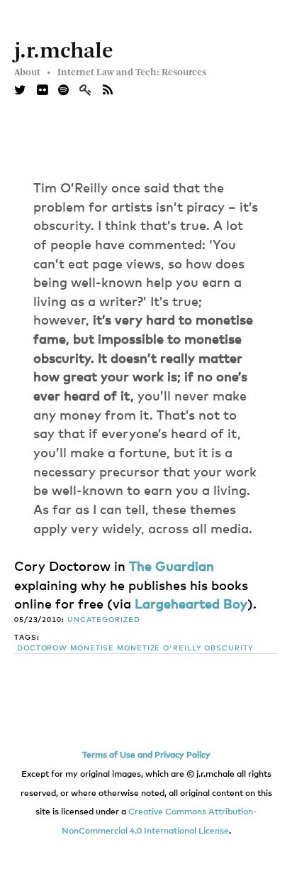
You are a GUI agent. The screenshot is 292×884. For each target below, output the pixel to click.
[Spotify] (63, 90)
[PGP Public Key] (91, 90)
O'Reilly (182, 648)
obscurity (228, 648)
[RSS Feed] (108, 90)
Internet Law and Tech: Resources (131, 72)
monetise (92, 648)
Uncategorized (103, 619)
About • (32, 72)
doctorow (42, 648)
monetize (138, 648)
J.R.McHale (63, 51)
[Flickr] (42, 90)
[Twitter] (20, 90)
